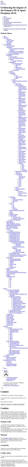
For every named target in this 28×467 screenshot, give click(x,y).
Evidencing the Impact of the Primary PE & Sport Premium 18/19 (22, 143)
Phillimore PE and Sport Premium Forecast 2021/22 (23, 119)
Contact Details (10, 40)
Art (13, 205)
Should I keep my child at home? (17, 311)
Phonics (11, 213)
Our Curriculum (13, 56)
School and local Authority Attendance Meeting (19, 308)
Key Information (7, 18)
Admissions (9, 47)
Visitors (8, 275)
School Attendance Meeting (19, 306)
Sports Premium (7, 23)
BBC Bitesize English (15, 353)
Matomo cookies (8, 438)
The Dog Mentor (11, 46)
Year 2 (11, 334)
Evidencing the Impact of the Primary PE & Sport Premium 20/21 (22, 124)
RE (13, 202)
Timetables (18, 64)
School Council (10, 354)
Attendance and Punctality (13, 54)
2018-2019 (18, 245)
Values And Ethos (11, 273)
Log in (2, 2)
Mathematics (13, 62)
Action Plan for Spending (19, 252)
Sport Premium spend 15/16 (22, 154)
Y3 (10, 283)
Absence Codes (16, 299)
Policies (17, 190)
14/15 (23, 167)
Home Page (3, 4)
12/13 (20, 186)
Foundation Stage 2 (14, 331)
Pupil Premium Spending (18, 242)
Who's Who (9, 42)
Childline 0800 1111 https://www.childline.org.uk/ (16, 344)
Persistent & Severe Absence (19, 303)
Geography (15, 201)
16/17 (23, 164)
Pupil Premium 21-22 (15, 237)
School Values (10, 268)
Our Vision (18, 83)
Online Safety (13, 267)
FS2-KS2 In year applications (17, 51)
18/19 (20, 179)
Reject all (3, 404)
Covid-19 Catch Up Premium (16, 256)
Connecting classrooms (15, 219)
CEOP (11, 265)
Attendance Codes (17, 298)
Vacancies (9, 43)
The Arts (12, 203)
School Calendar (10, 319)
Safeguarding (10, 257)
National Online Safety (15, 260)
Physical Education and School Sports (13, 22)
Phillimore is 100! (11, 276)
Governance (6, 356)
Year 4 (11, 337)
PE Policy (21, 191)
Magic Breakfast (10, 222)
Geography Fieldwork (18, 199)
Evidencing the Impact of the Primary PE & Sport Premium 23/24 (22, 94)
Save (14, 465)
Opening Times (10, 318)
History (14, 198)
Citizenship (6, 20)
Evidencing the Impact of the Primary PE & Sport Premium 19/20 (22, 131)
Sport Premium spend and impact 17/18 (23, 148)
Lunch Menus (10, 317)
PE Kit (17, 187)
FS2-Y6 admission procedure (16, 52)
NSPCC (11, 263)
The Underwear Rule (15, 342)
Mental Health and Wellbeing (13, 224)
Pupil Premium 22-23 (15, 236)
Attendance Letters (17, 304)
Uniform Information (11, 322)
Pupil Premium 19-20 (15, 240)
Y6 (10, 287)
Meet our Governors (11, 357)
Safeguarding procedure (15, 259)
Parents (5, 288)
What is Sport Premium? (22, 138)
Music (14, 207)
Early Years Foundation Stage (17, 58)
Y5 (10, 286)
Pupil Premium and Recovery (13, 232)
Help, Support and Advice (13, 341)
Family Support (10, 315)
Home (5, 16)
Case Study (24, 170)
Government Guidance (15, 310)
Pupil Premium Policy (15, 253)
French (14, 79)
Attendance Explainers (15, 296)
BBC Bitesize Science (15, 350)
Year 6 (11, 339)
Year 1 (11, 333)
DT (13, 206)
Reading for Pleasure (17, 60)
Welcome (9, 39)
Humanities (12, 197)
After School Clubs (20, 188)
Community (9, 314)
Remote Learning (14, 214)
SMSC (14, 74)
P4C (17, 75)
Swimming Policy (23, 195)
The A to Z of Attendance (16, 312)
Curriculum (6, 19)
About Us (6, 37)
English (11, 59)
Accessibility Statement (12, 377)
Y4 (10, 284)
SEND (8, 269)
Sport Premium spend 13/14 (22, 160)
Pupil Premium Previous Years (17, 241)
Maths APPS (19, 67)
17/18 (20, 180)
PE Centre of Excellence (12, 228)
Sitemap (5, 370)
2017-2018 (18, 244)
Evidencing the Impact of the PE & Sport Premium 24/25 (23, 88)
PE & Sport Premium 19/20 (22, 135)
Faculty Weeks (13, 215)
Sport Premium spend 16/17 (22, 151)
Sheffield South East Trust (10, 360)
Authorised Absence (17, 300)
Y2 (10, 281)
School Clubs (10, 321)
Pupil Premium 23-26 (15, 233)
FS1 (10, 277)
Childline (12, 261)
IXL (17, 66)
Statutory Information (12, 364)
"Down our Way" (17, 217)
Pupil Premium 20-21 (15, 238)
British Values (19, 77)
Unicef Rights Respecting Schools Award (16, 272)
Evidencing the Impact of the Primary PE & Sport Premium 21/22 (22, 113)
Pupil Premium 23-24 (15, 234)
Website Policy (10, 380)
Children (6, 326)
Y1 (10, 280)
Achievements (19, 174)
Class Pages (9, 327)
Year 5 (11, 338)
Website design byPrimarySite (11, 385)
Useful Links (16, 70)
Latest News (9, 221)
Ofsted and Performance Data (14, 225)
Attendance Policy (14, 292)
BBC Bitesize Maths (14, 352)
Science (11, 71)
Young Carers (10, 325)
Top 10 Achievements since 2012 (22, 177)
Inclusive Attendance (14, 291)
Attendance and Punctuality (13, 290)
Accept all (9, 404)
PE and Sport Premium (12, 226)
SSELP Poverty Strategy (12, 271)
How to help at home (17, 63)
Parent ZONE (13, 264)
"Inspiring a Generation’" (18, 218)
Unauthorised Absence (18, 302)
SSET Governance (11, 358)
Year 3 (11, 335)
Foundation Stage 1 (14, 330)
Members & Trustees (11, 365)
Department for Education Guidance (18, 255)
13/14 (23, 168)
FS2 (10, 279)
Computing (15, 209)
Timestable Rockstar (20, 68)
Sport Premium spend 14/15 (22, 157)
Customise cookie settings (18, 404)
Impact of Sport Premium (22, 162)
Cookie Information (11, 379)
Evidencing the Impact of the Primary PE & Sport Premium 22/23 (22, 101)
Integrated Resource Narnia (16, 329)
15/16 (23, 166)
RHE (17, 78)
